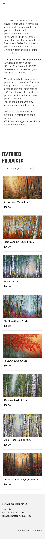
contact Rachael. (20, 34)
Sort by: (5, 168)
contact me (18, 69)
